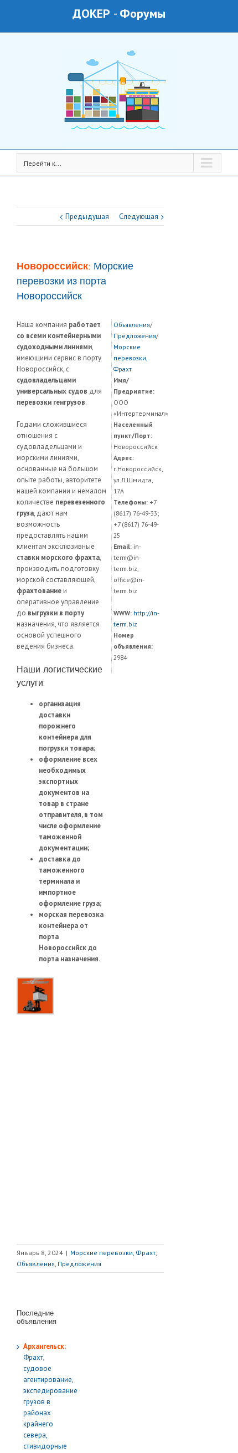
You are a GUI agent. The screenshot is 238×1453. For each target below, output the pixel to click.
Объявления (131, 324)
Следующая (138, 216)
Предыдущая (87, 216)
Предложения (134, 336)
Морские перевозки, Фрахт (130, 358)
